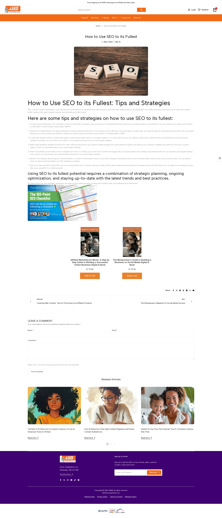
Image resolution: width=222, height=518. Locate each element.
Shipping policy (130, 497)
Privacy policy (102, 497)
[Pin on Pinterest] (180, 290)
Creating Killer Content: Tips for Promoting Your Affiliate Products (64, 303)
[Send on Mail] (193, 290)
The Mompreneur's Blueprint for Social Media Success (163, 303)
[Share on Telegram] (187, 290)
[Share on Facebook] (173, 290)
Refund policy (90, 497)
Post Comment (37, 372)
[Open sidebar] (219, 158)
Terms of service (116, 497)
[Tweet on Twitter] (176, 290)
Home (98, 26)
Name (30, 330)
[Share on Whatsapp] (190, 290)
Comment (32, 340)
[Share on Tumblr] (183, 290)
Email (114, 330)
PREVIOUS (40, 299)
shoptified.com (114, 493)
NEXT (183, 299)
